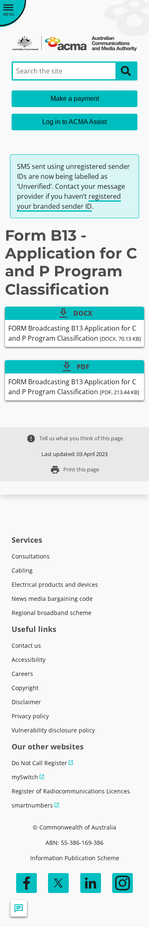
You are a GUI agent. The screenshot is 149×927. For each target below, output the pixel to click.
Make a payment (74, 98)
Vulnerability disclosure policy (53, 730)
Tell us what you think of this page (74, 439)
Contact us (26, 645)
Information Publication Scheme (74, 858)
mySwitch (25, 777)
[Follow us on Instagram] (122, 883)
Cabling (22, 570)
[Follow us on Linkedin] (90, 883)
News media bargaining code (52, 599)
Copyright (25, 688)
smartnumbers (32, 805)
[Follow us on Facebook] (26, 883)
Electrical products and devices (55, 584)
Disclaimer (26, 702)
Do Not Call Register (39, 763)
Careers (22, 674)
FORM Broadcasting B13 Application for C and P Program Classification (74, 333)
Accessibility (29, 660)
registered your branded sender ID (69, 201)
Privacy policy (30, 716)
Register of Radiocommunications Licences (71, 791)
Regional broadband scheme (51, 613)
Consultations (31, 556)
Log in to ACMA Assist (74, 121)
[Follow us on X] (58, 883)
